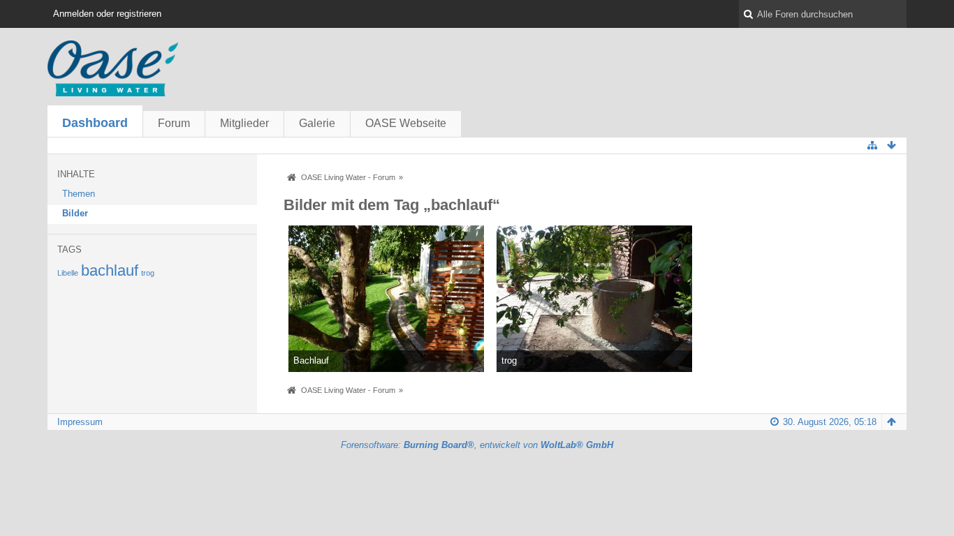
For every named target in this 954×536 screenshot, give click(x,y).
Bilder (75, 213)
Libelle (67, 273)
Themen (78, 193)
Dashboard (95, 123)
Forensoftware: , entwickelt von (477, 445)
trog (147, 273)
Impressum (80, 422)
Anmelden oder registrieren (107, 13)
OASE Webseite (405, 123)
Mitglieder (244, 123)
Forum (174, 123)
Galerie (317, 123)
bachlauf (109, 270)
